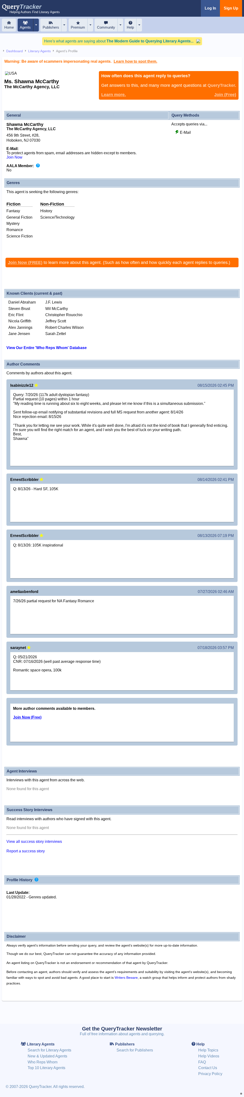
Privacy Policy (210, 1074)
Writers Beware (126, 977)
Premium (78, 27)
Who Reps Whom (42, 1062)
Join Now (14, 157)
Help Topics (208, 1050)
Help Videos (208, 1056)
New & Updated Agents (47, 1056)
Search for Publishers (135, 1050)
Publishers (51, 27)
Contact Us (207, 1068)
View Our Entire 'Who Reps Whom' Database (46, 348)
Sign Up (231, 8)
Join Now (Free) (27, 717)
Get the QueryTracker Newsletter (122, 1029)
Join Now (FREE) (25, 262)
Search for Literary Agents (49, 1050)
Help (130, 27)
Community (106, 27)
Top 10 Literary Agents (46, 1068)
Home (9, 27)
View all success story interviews (34, 841)
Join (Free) (225, 94)
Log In (210, 8)
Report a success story (25, 851)
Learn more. (113, 94)
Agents (25, 27)
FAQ (202, 1062)
